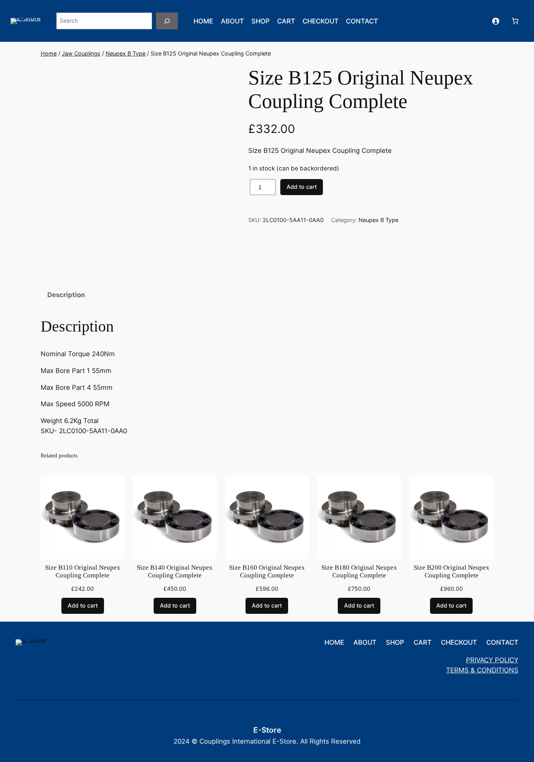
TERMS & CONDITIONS (482, 670)
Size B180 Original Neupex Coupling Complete (359, 571)
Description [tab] (66, 295)
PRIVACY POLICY (492, 660)
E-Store (267, 730)
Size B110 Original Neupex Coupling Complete (82, 571)
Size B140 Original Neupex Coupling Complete (175, 571)
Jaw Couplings (81, 53)
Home (49, 53)
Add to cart (302, 186)
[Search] (167, 21)
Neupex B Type (125, 53)
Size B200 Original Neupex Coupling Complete (451, 571)
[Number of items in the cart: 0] (515, 21)
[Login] (495, 21)
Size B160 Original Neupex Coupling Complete (267, 571)
